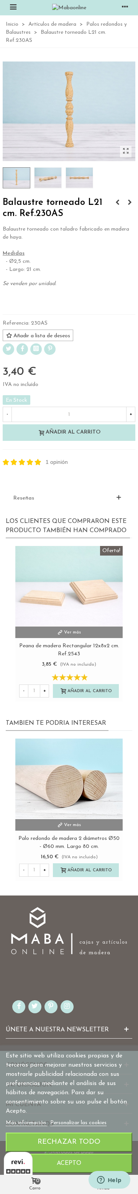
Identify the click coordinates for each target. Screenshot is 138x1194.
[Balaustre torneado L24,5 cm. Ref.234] (129, 203)
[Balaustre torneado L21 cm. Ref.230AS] (125, 151)
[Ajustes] (125, 7)
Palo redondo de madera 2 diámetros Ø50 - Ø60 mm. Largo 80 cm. (69, 842)
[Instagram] (36, 349)
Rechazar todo (69, 1142)
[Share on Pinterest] (50, 349)
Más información (27, 1123)
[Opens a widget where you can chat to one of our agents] (109, 1180)
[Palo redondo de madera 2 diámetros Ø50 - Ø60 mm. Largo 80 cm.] (69, 779)
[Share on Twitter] (8, 349)
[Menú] (13, 7)
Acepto (69, 1163)
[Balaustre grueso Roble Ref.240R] (117, 203)
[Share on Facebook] (22, 349)
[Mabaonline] (69, 7)
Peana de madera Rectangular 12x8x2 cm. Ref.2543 (69, 650)
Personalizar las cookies (78, 1123)
